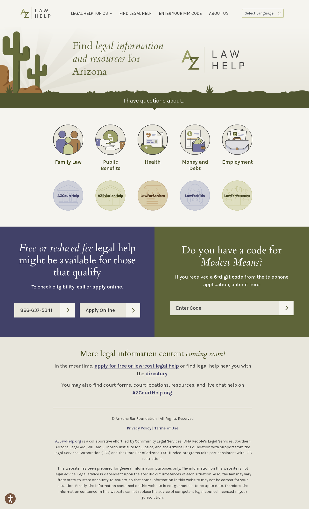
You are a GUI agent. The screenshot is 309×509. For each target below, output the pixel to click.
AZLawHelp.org (68, 441)
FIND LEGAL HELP (135, 13)
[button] (10, 498)
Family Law (68, 162)
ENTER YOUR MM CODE (180, 13)
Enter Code (188, 308)
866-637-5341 (36, 310)
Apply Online (100, 310)
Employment (237, 162)
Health (153, 162)
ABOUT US (219, 13)
